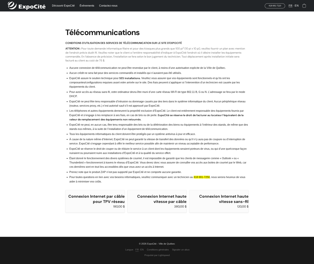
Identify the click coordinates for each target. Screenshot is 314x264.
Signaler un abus (181, 249)
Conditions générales (158, 249)
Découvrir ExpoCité (63, 5)
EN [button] (297, 5)
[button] (26, 6)
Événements (87, 5)
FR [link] (137, 249)
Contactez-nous (108, 5)
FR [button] (290, 5)
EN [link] (142, 249)
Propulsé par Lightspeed (157, 255)
